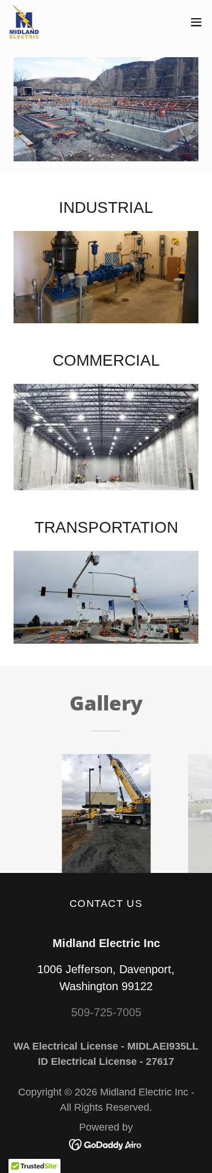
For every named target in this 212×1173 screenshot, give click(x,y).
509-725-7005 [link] (106, 1012)
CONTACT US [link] (106, 903)
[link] (24, 22)
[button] (196, 22)
